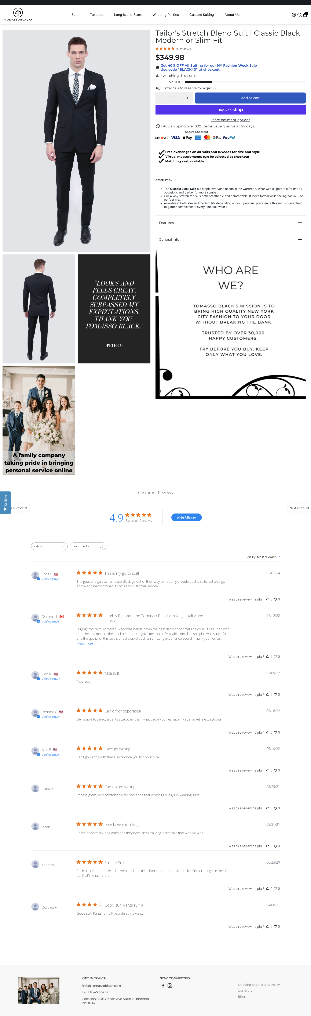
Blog (241, 996)
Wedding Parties (166, 14)
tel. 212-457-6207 (95, 992)
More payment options (230, 120)
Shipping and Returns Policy (259, 984)
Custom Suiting (201, 14)
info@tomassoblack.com (101, 986)
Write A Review (186, 517)
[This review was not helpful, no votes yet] (275, 599)
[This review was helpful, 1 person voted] (267, 656)
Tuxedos (96, 14)
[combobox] (49, 546)
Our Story (245, 990)
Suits (75, 14)
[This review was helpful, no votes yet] (267, 599)
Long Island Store (128, 14)
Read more (85, 643)
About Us (231, 14)
